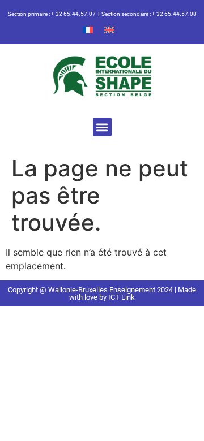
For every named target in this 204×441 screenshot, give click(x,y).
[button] (102, 127)
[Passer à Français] (88, 29)
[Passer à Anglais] (109, 29)
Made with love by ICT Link (132, 293)
